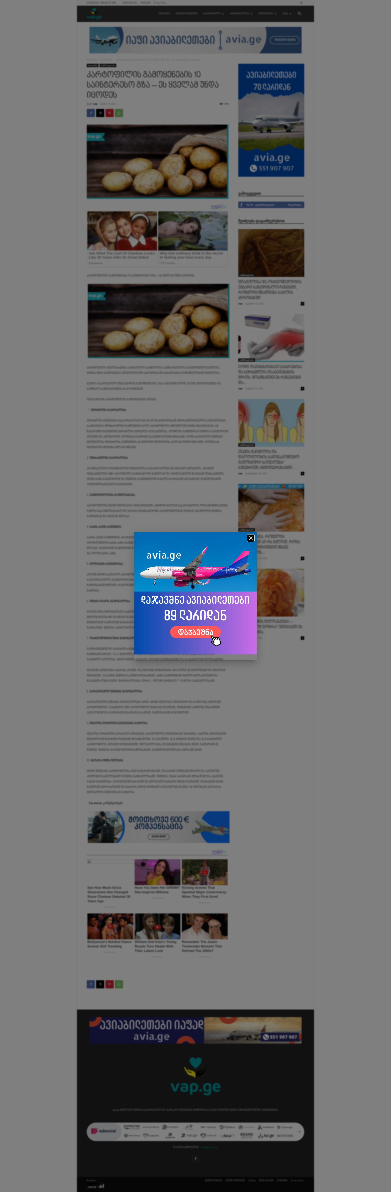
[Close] (251, 538)
